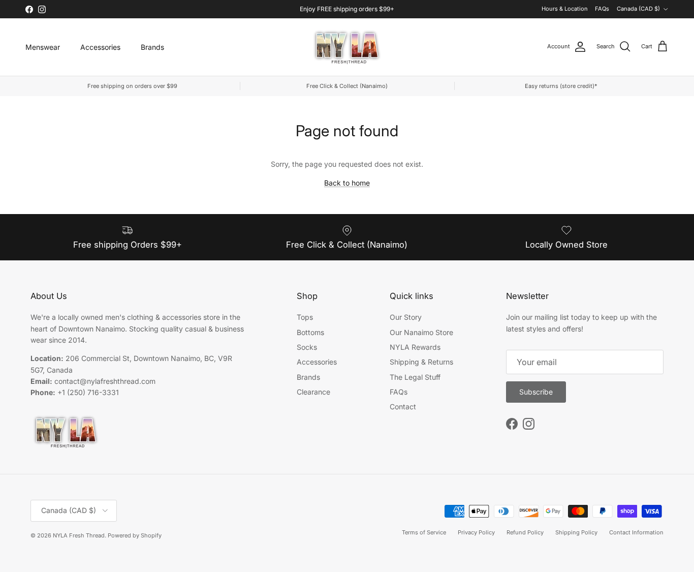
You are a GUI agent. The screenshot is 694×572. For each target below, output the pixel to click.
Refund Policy (525, 532)
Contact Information (636, 532)
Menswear (42, 47)
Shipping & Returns (421, 361)
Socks (307, 347)
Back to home (347, 182)
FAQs (602, 8)
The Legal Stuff (415, 377)
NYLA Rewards (415, 347)
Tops (305, 317)
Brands (152, 47)
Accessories (100, 47)
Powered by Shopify (135, 535)
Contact (403, 406)
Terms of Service (424, 532)
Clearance (313, 391)
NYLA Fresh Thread (79, 535)
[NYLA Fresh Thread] (347, 47)
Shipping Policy (576, 532)
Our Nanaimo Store (421, 332)
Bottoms (310, 332)
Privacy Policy (476, 532)
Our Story (406, 317)
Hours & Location (565, 8)
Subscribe (536, 391)
